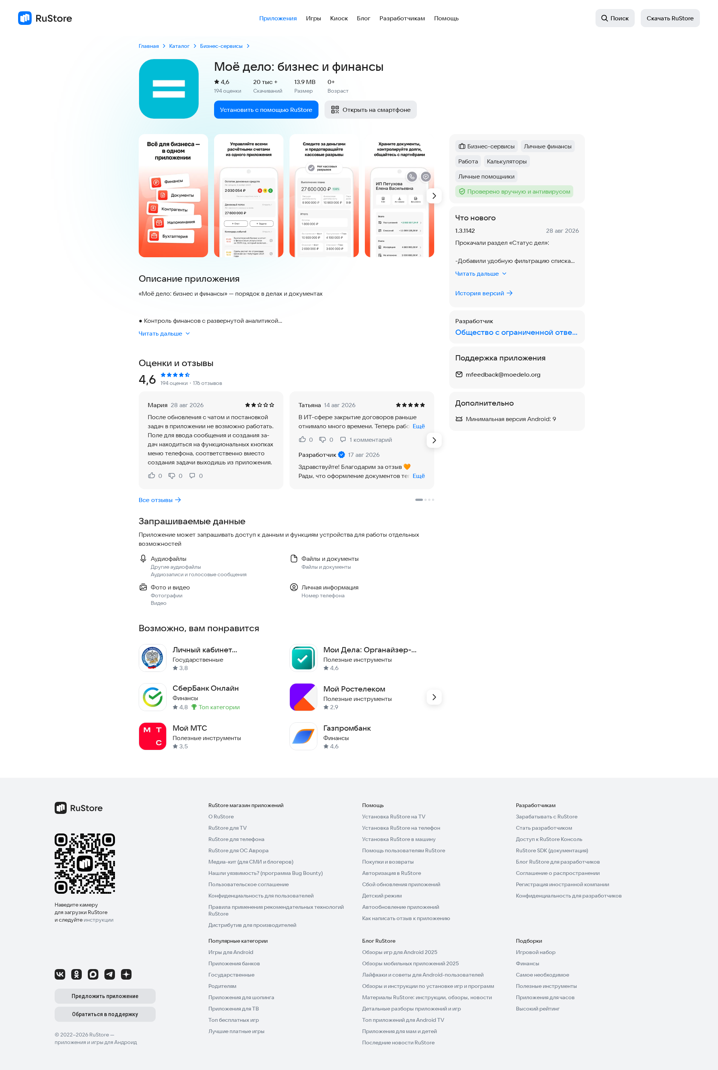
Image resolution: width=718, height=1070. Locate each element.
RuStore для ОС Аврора (238, 850)
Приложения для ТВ (233, 1008)
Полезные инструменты (546, 986)
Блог (363, 18)
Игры (313, 18)
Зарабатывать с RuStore (546, 816)
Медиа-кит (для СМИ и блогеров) (250, 861)
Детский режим (382, 895)
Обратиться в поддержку (105, 1014)
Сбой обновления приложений (401, 884)
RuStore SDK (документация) (552, 850)
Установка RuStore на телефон (401, 827)
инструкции (98, 919)
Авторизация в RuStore (391, 873)
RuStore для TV (227, 827)
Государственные (231, 974)
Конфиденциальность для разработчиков (569, 895)
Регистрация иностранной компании (562, 884)
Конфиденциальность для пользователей (261, 895)
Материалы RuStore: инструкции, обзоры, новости (427, 997)
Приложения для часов (545, 997)
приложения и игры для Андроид (96, 1042)
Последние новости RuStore (398, 1042)
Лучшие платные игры (236, 1031)
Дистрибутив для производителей (252, 925)
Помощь (446, 18)
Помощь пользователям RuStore (403, 850)
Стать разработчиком (544, 827)
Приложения (278, 18)
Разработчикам (402, 18)
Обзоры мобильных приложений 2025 (410, 963)
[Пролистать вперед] (434, 195)
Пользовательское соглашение (248, 884)
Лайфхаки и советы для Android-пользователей (423, 974)
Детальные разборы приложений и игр (411, 1008)
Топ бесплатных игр (233, 1020)
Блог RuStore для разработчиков (558, 861)
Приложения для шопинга (241, 997)
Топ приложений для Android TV (403, 1020)
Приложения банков (234, 963)
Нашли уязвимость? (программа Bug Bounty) (265, 873)
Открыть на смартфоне (377, 109)
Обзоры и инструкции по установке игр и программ (428, 986)
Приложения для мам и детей (399, 1031)
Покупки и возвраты (388, 861)
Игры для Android (230, 952)
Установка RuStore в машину (399, 839)
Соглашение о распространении (558, 873)
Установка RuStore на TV (394, 816)
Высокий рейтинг (538, 1008)
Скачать (670, 18)
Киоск (339, 18)
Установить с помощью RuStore (266, 109)
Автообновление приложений (400, 907)
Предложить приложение (105, 996)
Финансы (527, 963)
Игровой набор (536, 952)
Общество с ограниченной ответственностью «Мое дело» (517, 332)
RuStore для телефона (236, 839)
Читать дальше (160, 333)
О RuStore (221, 816)
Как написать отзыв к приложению (406, 918)
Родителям (222, 986)
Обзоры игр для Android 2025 (399, 952)
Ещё (419, 426)
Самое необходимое (542, 974)
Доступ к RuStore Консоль (549, 839)
